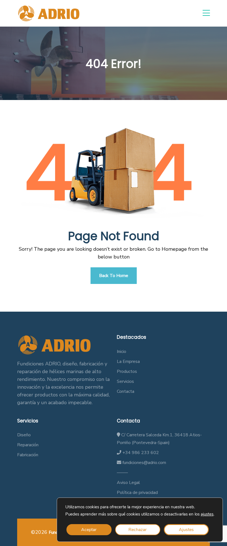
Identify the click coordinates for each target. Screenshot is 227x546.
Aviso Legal (128, 483)
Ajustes (186, 530)
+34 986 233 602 (140, 453)
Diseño (24, 435)
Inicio (121, 351)
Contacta (125, 391)
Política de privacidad (137, 492)
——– (122, 473)
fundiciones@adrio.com (143, 463)
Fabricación (27, 455)
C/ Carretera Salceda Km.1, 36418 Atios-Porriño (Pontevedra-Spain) (159, 439)
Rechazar (137, 530)
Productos (127, 371)
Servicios (125, 381)
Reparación (27, 445)
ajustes (207, 514)
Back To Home (113, 276)
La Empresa (128, 361)
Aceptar (89, 530)
